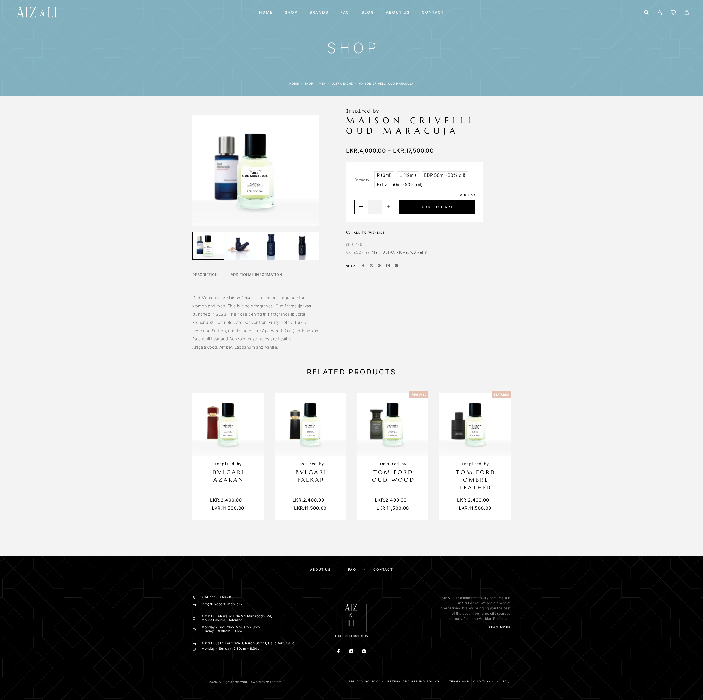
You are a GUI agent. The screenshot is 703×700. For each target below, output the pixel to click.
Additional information (256, 274)
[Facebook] (339, 652)
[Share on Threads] (380, 266)
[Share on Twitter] (371, 266)
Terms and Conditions (471, 681)
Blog (367, 12)
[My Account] (659, 12)
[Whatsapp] (364, 652)
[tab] (205, 278)
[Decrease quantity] (361, 207)
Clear (469, 195)
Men (322, 83)
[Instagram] (351, 652)
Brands (318, 12)
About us (398, 12)
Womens (418, 252)
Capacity (361, 180)
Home (265, 12)
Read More (500, 627)
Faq (506, 681)
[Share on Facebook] (363, 266)
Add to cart (438, 207)
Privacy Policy (363, 681)
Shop (291, 12)
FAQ (345, 12)
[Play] (208, 246)
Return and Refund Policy (413, 681)
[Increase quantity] (388, 207)
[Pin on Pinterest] (388, 266)
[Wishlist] (673, 13)
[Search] (646, 12)
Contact (433, 12)
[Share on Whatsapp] (396, 266)
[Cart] (686, 13)
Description (205, 274)
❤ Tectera (274, 682)
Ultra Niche (342, 83)
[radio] (384, 175)
